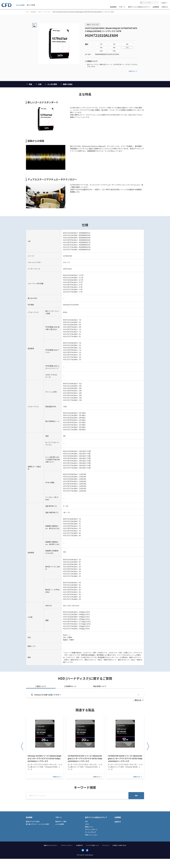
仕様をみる (131, 71)
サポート (122, 7)
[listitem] (138, 700)
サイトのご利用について (92, 845)
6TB (101, 47)
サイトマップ (105, 845)
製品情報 (113, 7)
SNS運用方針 (79, 845)
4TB (127, 44)
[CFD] (6, 6)
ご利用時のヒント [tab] (70, 686)
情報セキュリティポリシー (51, 845)
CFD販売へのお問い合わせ (119, 845)
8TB (114, 47)
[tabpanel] (85, 696)
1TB (101, 44)
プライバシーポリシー (67, 845)
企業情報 (156, 7)
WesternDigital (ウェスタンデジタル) (107, 54)
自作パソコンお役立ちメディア (139, 7)
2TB (114, 44)
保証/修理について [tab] (99, 686)
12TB (101, 51)
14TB (114, 51)
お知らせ (165, 7)
